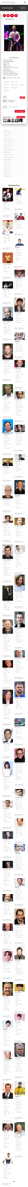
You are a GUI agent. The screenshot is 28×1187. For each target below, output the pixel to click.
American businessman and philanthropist (19, 499)
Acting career (6, 531)
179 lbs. (5, 812)
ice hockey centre (19, 201)
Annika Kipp (6, 442)
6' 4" (9, 236)
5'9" (20, 280)
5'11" (9, 204)
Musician (22, 85)
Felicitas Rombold (19, 970)
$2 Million (6, 323)
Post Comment (20, 111)
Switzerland (6, 1147)
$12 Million (6, 525)
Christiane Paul (7, 169)
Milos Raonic (7, 147)
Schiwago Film (19, 641)
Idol (4, 970)
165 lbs (5, 401)
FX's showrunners (19, 440)
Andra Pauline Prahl (7, 642)
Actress (21, 374)
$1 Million (6, 1101)
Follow (22, 97)
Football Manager (19, 1144)
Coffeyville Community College (19, 284)
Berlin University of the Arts (7, 816)
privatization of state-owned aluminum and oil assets (19, 507)
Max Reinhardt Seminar (19, 351)
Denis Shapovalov (8, 142)
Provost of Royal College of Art (7, 503)
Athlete (5, 1105)
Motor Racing (18, 1108)
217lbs (17, 222)
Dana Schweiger (7, 368)
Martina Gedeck (7, 159)
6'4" (8, 1168)
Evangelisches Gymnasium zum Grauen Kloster (19, 636)
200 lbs (17, 249)
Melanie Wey (6, 1143)
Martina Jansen (19, 973)
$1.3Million (6, 561)
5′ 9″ (9, 438)
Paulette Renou (19, 322)
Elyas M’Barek (7, 174)
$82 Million (18, 370)
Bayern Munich (7, 1067)
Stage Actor (6, 851)
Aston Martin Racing (19, 1102)
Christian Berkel (7, 154)
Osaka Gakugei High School (7, 1045)
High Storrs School (19, 706)
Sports (8, 210)
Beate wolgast (18, 805)
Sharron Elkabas (19, 868)
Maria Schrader (7, 162)
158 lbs (17, 345)
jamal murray (7, 137)
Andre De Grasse (8, 145)
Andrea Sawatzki (7, 329)
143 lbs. (17, 857)
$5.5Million (18, 1059)
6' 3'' (20, 222)
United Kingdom (7, 505)
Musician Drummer (7, 87)
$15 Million (6, 904)
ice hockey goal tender (19, 226)
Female (5, 782)
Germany (18, 320)
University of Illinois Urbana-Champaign (7, 448)
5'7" (20, 403)
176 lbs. (5, 364)
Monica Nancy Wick (19, 601)
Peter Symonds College (19, 736)
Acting (17, 318)
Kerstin (5, 1113)
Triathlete (6, 1178)
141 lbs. (17, 1100)
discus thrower (7, 1107)
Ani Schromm (18, 860)
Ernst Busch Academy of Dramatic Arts (19, 862)
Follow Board (20, 117)
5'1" (20, 316)
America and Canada (19, 224)
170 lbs (5, 265)
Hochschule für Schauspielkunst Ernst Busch (7, 407)
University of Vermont (7, 90)
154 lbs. (5, 325)
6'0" (8, 873)
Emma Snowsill (7, 1172)
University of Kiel (7, 650)
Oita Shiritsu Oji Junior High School (7, 788)
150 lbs (12, 82)
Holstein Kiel (6, 1008)
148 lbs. (5, 638)
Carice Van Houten (7, 847)
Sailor (17, 738)
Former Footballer (7, 747)
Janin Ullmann (18, 565)
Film (5, 712)
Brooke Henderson (8, 149)
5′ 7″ (21, 372)
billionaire (18, 463)
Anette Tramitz (19, 666)
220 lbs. (5, 291)
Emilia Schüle (18, 807)
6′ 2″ (21, 345)
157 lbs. (5, 1063)
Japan (17, 442)
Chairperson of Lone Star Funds (7, 472)
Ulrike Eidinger (7, 718)
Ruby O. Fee (18, 866)
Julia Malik (6, 943)
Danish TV (6, 676)
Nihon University (19, 444)
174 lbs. (17, 801)
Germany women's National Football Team (19, 1148)
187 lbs (5, 708)
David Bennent (7, 152)
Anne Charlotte (7, 1002)
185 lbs (17, 830)
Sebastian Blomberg (9, 157)
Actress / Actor (21, 329)
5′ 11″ (16, 82)
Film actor (18, 533)
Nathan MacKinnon (8, 140)
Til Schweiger (7, 164)
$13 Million (6, 998)
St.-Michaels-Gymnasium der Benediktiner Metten (19, 415)
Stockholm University (19, 468)
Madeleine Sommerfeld (19, 378)
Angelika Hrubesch (19, 1142)
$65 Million (6, 82)
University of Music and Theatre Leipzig (7, 884)
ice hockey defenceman (7, 208)
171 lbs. (17, 436)
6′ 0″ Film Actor (19, 662)
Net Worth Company (8, 2)
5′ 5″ (21, 996)
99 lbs (5, 966)
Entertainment (19, 438)
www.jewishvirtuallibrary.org (10, 19)
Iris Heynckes (18, 1069)
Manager (5, 605)
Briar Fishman (7, 85)
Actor (21, 318)
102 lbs (17, 996)
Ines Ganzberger (7, 409)
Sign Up (23, 8)
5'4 (8, 638)
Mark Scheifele (7, 133)
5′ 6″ (10, 964)
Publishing (18, 1185)
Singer (5, 789)
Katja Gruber (6, 1111)
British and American (19, 503)
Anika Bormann (7, 567)
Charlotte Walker (19, 253)
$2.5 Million (6, 778)
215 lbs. (5, 236)
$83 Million (18, 962)
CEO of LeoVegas (19, 464)
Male (12, 85)
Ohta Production (7, 786)
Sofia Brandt (18, 776)
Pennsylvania (14, 87)
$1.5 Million (18, 401)
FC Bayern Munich (19, 1063)
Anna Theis (18, 895)
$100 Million (6, 1062)
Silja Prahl (6, 648)
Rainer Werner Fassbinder (7, 682)
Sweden (17, 470)
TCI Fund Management (7, 607)
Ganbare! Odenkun (19, 1177)
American (6, 468)
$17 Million (6, 706)
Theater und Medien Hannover (19, 778)
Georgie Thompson (19, 732)
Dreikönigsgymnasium (19, 968)
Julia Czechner (19, 411)
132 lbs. (17, 557)
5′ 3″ (9, 780)
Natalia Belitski (19, 381)
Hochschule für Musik (19, 773)
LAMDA (5, 535)
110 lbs (5, 1033)
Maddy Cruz (8, 215)
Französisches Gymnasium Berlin (7, 331)
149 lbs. (17, 372)
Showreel (18, 671)
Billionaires (20, 477)
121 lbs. (17, 1025)
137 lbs (17, 1175)
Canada (5, 206)
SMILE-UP (9, 972)
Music (16, 85)
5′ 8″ (9, 325)
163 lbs (5, 438)
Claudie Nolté (18, 531)
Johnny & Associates (19, 1003)
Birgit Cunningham (7, 569)
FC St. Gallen (6, 1137)
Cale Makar (6, 130)
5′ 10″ (9, 364)
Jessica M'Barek (19, 409)
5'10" (21, 729)
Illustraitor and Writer (19, 1179)
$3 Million (18, 1098)
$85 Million (6, 1166)
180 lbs (17, 700)
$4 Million (18, 528)
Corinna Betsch (19, 1104)
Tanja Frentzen (19, 1112)
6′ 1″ (21, 830)
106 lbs (5, 780)
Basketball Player (7, 238)
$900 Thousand (19, 765)
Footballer (18, 704)
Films (8, 937)
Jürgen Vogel (7, 166)
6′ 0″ (9, 401)
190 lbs (17, 498)
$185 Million (6, 841)
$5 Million (18, 314)
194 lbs (17, 1140)
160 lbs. (17, 767)
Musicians (8, 796)
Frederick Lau (7, 176)
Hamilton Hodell (7, 880)
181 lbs (5, 563)
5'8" (21, 632)
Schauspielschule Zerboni (19, 670)
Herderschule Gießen (7, 372)
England (17, 702)
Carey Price (6, 135)
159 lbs (17, 316)
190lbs (5, 204)
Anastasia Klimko (7, 1065)
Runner (20, 286)
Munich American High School (7, 575)
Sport (8, 749)
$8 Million (6, 933)
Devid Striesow (7, 171)
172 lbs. (5, 843)
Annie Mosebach (7, 910)
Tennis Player (6, 271)
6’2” (20, 197)
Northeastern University (19, 259)
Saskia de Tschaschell (19, 937)
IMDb (22, 407)
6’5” (8, 291)
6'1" (20, 249)
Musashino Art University (19, 1183)
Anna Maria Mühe (7, 876)
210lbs (17, 197)
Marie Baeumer (7, 821)
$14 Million (18, 555)
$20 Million (6, 362)
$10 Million (18, 434)
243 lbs (5, 1103)
